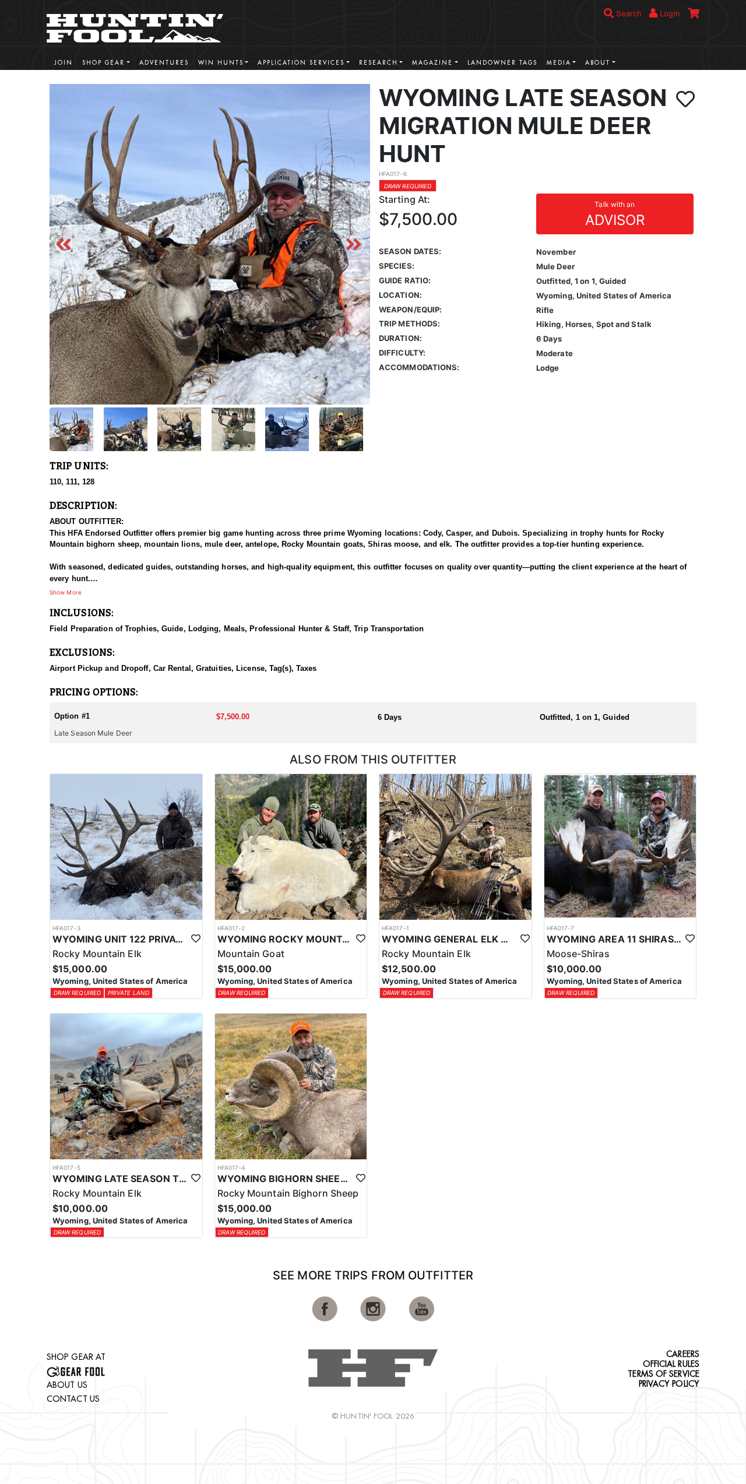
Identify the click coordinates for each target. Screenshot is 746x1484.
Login (668, 13)
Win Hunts (221, 62)
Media (559, 62)
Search (628, 13)
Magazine (432, 62)
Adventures (164, 62)
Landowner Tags (502, 62)
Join (63, 62)
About (597, 62)
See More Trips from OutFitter (373, 1275)
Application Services (301, 62)
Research (378, 62)
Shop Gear (103, 62)
